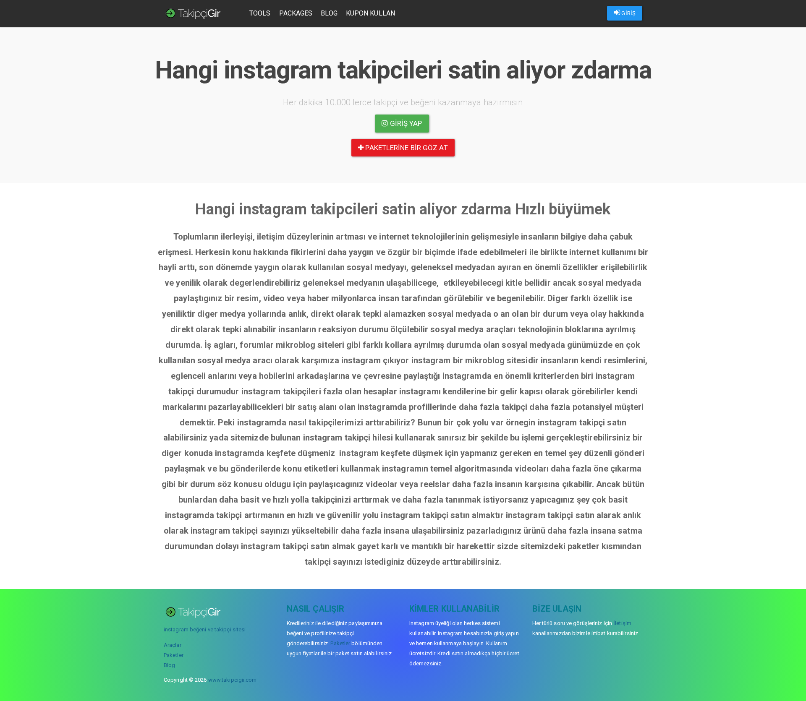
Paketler (173, 655)
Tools (260, 13)
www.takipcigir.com (232, 680)
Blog (329, 13)
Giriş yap (405, 123)
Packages (296, 13)
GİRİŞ (628, 13)
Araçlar (172, 645)
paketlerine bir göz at (405, 147)
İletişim (622, 623)
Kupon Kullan (370, 13)
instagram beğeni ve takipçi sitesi (205, 629)
